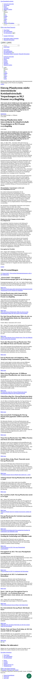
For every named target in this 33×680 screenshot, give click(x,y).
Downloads (6, 5)
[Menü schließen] (9, 42)
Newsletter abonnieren (6, 652)
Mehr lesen (3, 287)
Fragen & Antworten (9, 4)
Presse (5, 6)
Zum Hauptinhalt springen (7, 1)
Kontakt (6, 36)
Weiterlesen (3, 113)
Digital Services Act (8, 664)
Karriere (6, 60)
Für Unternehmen (8, 31)
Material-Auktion (8, 9)
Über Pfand (6, 30)
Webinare (6, 8)
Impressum (6, 676)
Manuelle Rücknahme (9, 39)
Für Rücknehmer (8, 33)
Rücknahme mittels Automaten (11, 38)
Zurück (2, 84)
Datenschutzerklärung (9, 675)
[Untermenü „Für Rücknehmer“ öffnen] (13, 33)
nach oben (6, 678)
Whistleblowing (7, 666)
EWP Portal (11, 36)
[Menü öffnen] (3, 42)
